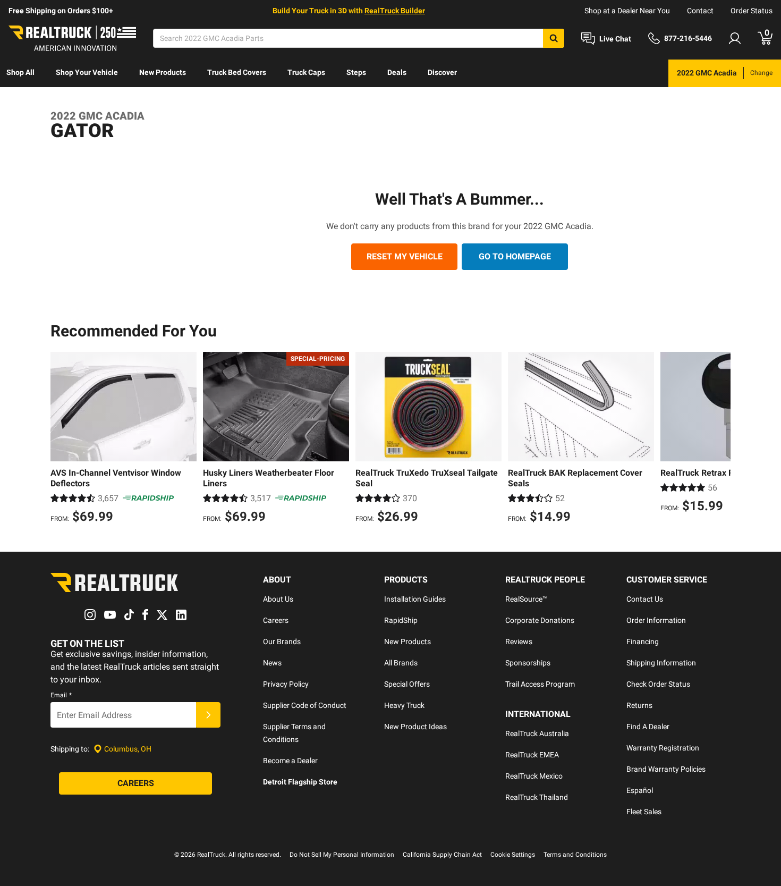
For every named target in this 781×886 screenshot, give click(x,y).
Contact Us (644, 599)
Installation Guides (415, 599)
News (272, 663)
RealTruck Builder (394, 10)
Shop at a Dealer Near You (627, 10)
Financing (642, 641)
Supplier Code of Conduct (304, 705)
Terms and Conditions (575, 854)
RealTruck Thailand (536, 797)
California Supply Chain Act (442, 854)
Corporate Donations (539, 620)
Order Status (751, 10)
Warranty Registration (662, 748)
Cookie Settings (512, 854)
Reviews (518, 641)
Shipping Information (661, 663)
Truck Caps (306, 72)
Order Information (656, 620)
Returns (639, 705)
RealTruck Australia (537, 733)
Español (639, 790)
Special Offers (407, 684)
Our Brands (282, 641)
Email (61, 695)
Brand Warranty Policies (666, 769)
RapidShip (401, 620)
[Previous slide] (61, 439)
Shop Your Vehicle (87, 72)
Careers (275, 620)
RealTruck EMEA (532, 754)
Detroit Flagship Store (300, 782)
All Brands (401, 663)
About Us (278, 599)
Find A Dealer (647, 726)
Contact (700, 10)
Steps (356, 72)
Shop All (20, 72)
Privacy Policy (286, 684)
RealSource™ (526, 599)
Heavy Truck (404, 705)
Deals (396, 72)
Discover (442, 72)
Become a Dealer (290, 760)
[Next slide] (720, 439)
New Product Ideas (415, 726)
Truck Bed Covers (236, 72)
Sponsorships (527, 663)
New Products (162, 72)
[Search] (553, 38)
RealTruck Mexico (534, 776)
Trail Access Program (540, 684)
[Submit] (208, 715)
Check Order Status (658, 684)
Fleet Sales (643, 811)
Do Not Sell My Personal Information (342, 854)
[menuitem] (20, 73)
